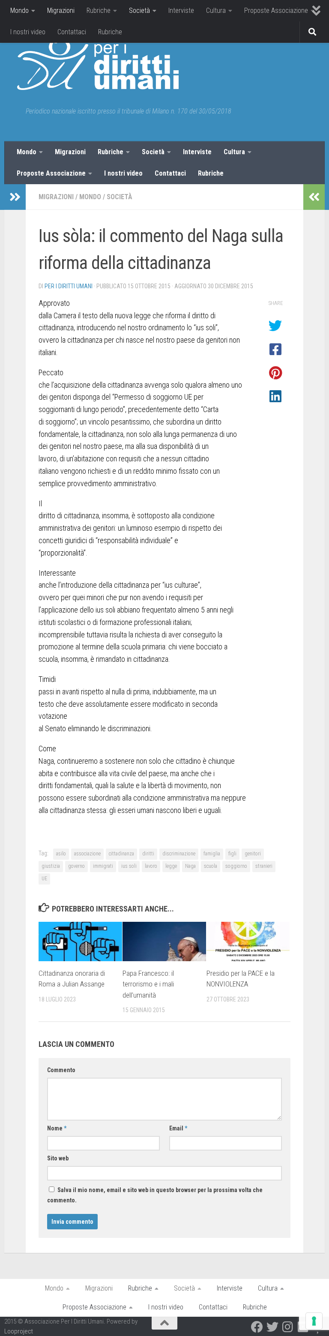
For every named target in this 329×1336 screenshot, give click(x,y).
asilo (61, 854)
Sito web (58, 1158)
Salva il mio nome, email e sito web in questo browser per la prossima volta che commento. (155, 1195)
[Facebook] (257, 1327)
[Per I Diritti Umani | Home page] (98, 64)
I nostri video (27, 32)
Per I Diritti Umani (69, 286)
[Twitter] (272, 1327)
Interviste (181, 10)
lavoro (151, 866)
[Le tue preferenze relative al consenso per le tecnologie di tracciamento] (314, 1321)
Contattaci (71, 32)
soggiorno (236, 866)
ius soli (129, 866)
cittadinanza (121, 854)
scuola (210, 866)
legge (171, 866)
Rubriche (99, 10)
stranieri (263, 866)
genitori (253, 854)
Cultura (216, 10)
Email (178, 1128)
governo (76, 866)
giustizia (51, 866)
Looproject (18, 1331)
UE (44, 879)
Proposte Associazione (276, 10)
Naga (190, 866)
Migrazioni (61, 10)
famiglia (211, 854)
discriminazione (178, 854)
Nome (56, 1128)
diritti (148, 854)
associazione (87, 854)
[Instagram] (288, 1327)
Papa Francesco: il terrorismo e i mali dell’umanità (148, 984)
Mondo (19, 10)
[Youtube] (303, 1327)
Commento (61, 1070)
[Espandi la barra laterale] (15, 197)
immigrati (103, 866)
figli (232, 854)
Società (139, 10)
